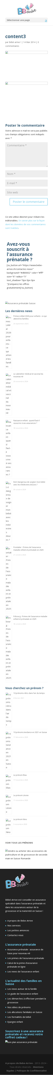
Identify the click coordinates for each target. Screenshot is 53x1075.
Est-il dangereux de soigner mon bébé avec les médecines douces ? (29, 483)
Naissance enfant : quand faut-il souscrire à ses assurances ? (26, 421)
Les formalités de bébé (19, 1016)
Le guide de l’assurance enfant (22, 993)
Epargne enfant (15, 1021)
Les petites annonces (18, 930)
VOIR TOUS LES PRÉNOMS (19, 842)
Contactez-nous (15, 935)
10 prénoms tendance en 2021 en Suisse (30, 732)
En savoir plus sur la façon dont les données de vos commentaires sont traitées (25, 224)
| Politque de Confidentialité (31, 1070)
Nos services (14, 925)
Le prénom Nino (20, 819)
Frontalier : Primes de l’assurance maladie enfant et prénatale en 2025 (28, 548)
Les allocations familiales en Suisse (24, 1012)
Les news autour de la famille (22, 988)
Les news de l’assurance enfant (23, 971)
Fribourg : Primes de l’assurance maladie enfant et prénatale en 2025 (30, 617)
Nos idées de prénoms (19, 1007)
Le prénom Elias (20, 775)
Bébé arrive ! (15, 42)
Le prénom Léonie (21, 795)
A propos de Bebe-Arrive (20, 920)
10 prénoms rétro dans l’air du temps (29, 693)
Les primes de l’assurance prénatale (25, 958)
